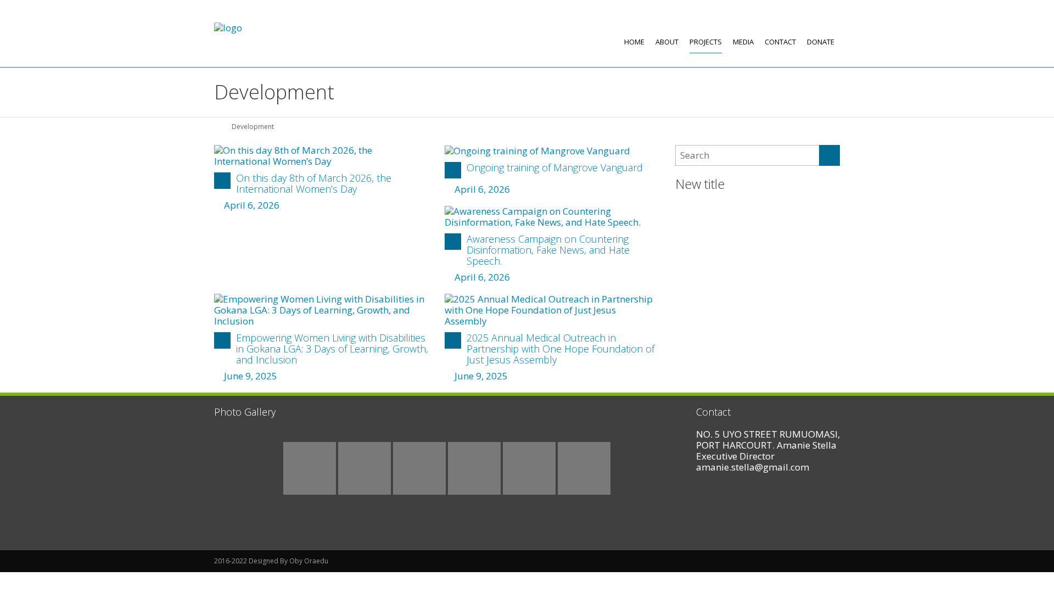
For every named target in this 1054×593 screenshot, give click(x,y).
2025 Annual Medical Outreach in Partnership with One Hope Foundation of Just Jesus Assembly (560, 348)
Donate (820, 42)
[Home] (218, 126)
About (667, 42)
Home (634, 42)
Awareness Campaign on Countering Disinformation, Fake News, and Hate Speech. (548, 249)
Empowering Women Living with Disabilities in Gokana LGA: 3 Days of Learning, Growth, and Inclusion (332, 348)
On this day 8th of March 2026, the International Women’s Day (313, 183)
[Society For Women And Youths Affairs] (228, 27)
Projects (705, 42)
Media (743, 42)
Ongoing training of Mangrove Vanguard (555, 167)
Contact (780, 42)
